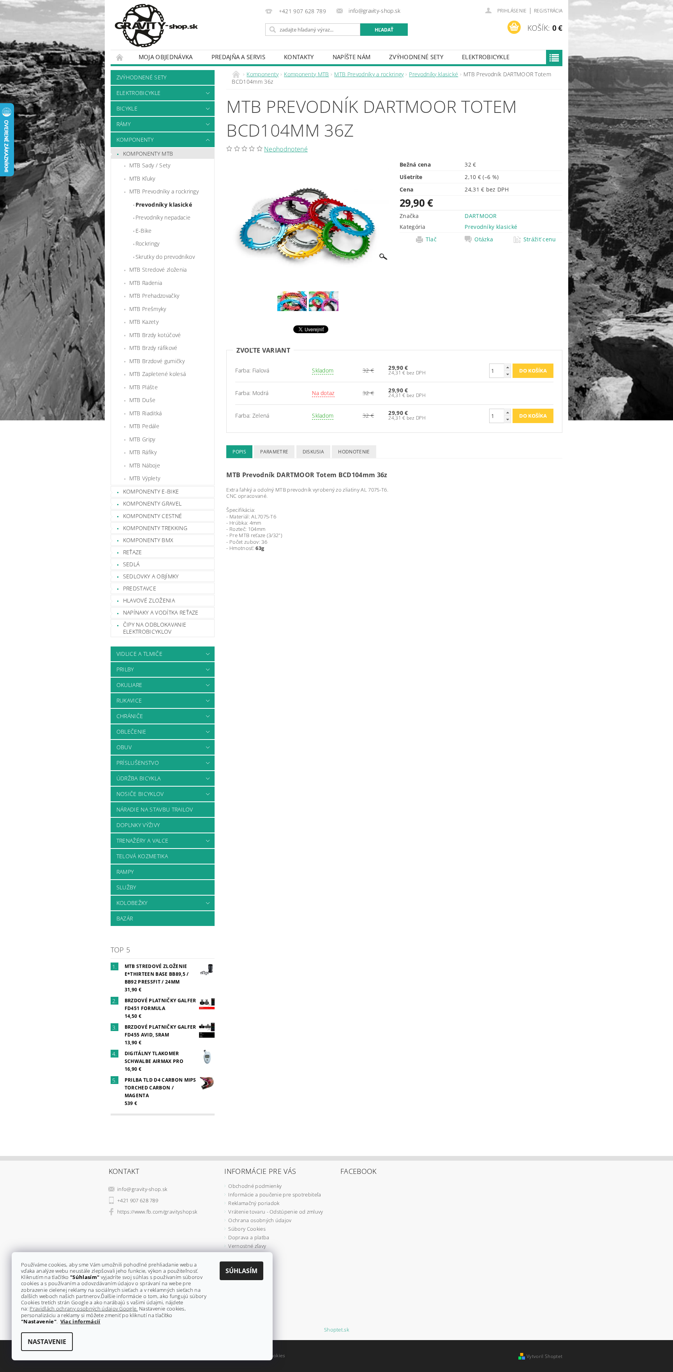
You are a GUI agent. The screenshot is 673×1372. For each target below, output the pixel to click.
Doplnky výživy (138, 825)
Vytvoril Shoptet (544, 1356)
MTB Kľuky (142, 178)
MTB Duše (142, 400)
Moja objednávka (166, 57)
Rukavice (129, 700)
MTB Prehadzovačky (154, 295)
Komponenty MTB (148, 153)
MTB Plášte (143, 387)
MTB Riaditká (145, 413)
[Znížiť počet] (507, 374)
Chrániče (129, 716)
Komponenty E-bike (151, 491)
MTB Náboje (144, 465)
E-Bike (144, 230)
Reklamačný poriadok (253, 1203)
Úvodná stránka (120, 57)
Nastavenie (47, 1341)
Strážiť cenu (539, 239)
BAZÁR (124, 918)
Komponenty (134, 139)
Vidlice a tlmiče (139, 653)
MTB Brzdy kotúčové (155, 335)
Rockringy (148, 243)
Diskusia (313, 451)
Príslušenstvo (137, 762)
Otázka (483, 239)
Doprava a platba (248, 1237)
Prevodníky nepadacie (163, 217)
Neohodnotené (286, 149)
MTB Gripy (142, 439)
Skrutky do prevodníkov (165, 256)
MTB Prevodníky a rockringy (164, 191)
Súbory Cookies (246, 1228)
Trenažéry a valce (142, 840)
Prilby (125, 669)
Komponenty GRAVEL (152, 503)
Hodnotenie (354, 451)
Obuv (124, 747)
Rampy (125, 871)
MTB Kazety (144, 321)
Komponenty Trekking (155, 528)
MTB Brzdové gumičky (157, 361)
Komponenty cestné (152, 516)
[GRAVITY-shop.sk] (156, 25)
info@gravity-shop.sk (142, 1189)
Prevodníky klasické (164, 204)
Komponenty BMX (148, 540)
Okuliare (129, 685)
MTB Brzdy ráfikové (153, 347)
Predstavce (139, 588)
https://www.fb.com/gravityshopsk (157, 1211)
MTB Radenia (145, 282)
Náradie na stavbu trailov (154, 809)
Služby (126, 887)
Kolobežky (132, 902)
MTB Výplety (144, 478)
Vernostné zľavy (247, 1245)
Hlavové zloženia (149, 600)
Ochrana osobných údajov (259, 1220)
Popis (239, 451)
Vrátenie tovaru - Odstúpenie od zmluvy (275, 1211)
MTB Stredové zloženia (158, 269)
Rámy (123, 124)
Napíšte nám (352, 57)
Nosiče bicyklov (140, 794)
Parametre (274, 451)
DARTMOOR (481, 216)
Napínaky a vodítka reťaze (161, 612)
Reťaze (132, 552)
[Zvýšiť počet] (507, 367)
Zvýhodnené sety (416, 57)
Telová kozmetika (142, 856)
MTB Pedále (144, 426)
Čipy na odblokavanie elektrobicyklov (154, 628)
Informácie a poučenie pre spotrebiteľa (274, 1194)
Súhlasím (241, 1271)
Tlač (431, 239)
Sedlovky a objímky (151, 576)
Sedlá (131, 564)
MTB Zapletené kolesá (157, 374)
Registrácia (548, 10)
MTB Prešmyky (147, 309)
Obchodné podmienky (255, 1185)
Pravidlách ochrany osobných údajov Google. (83, 1308)
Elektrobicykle (485, 57)
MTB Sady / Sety (150, 165)
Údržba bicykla (138, 778)
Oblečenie (131, 731)
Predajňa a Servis (238, 57)
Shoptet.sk (336, 1329)
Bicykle (126, 108)
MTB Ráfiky (143, 452)
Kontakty (299, 57)
